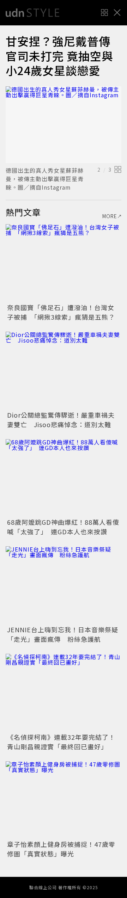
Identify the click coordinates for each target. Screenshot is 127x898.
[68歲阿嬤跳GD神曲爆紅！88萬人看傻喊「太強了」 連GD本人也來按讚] (63, 477)
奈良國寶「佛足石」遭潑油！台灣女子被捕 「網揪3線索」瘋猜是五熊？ (61, 312)
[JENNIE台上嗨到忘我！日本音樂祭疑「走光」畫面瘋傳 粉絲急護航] (63, 584)
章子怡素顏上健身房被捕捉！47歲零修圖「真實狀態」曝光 (61, 848)
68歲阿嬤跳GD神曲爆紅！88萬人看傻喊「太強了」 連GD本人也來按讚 (63, 526)
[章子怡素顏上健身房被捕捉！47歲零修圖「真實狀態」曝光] (63, 799)
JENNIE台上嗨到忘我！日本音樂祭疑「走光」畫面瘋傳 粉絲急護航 (62, 634)
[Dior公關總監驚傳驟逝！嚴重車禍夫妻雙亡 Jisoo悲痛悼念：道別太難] (63, 370)
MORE (109, 216)
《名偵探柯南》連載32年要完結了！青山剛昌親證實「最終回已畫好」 (61, 741)
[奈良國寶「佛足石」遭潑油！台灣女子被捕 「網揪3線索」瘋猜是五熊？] (63, 262)
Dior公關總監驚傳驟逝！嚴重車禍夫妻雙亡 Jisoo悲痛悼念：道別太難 (61, 419)
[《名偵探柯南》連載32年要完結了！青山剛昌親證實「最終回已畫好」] (63, 692)
